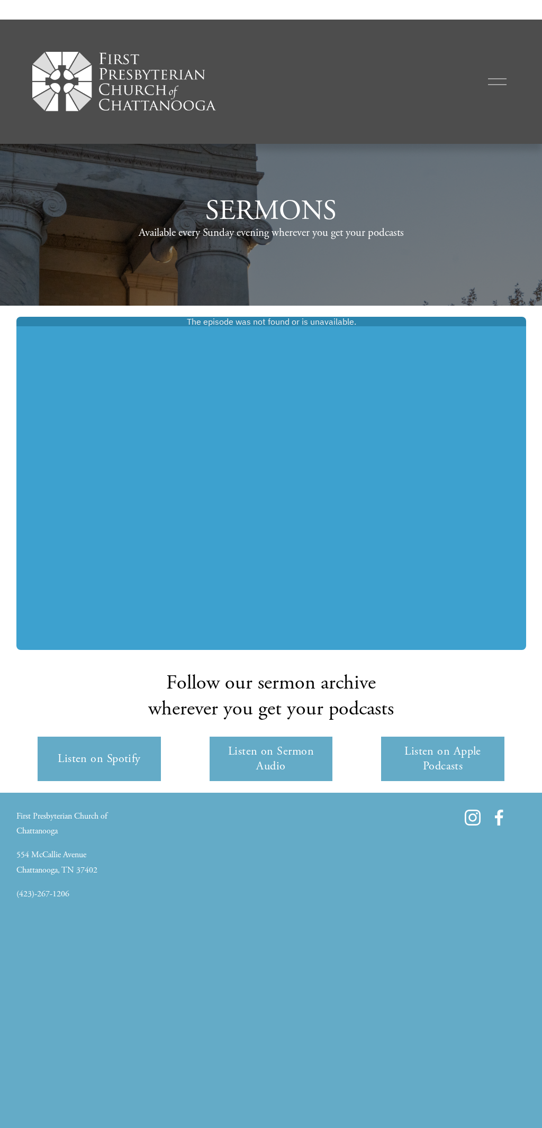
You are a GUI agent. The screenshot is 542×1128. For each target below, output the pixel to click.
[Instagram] (472, 817)
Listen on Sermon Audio (271, 759)
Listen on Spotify (99, 758)
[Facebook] (499, 817)
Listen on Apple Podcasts (442, 759)
